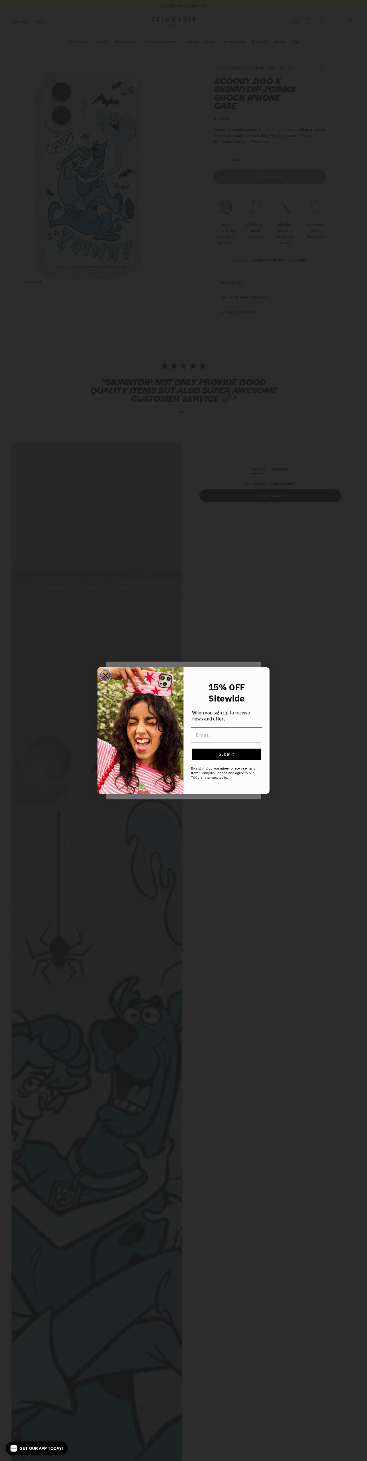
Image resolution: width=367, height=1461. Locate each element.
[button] (37, 1448)
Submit (227, 754)
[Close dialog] (105, 675)
